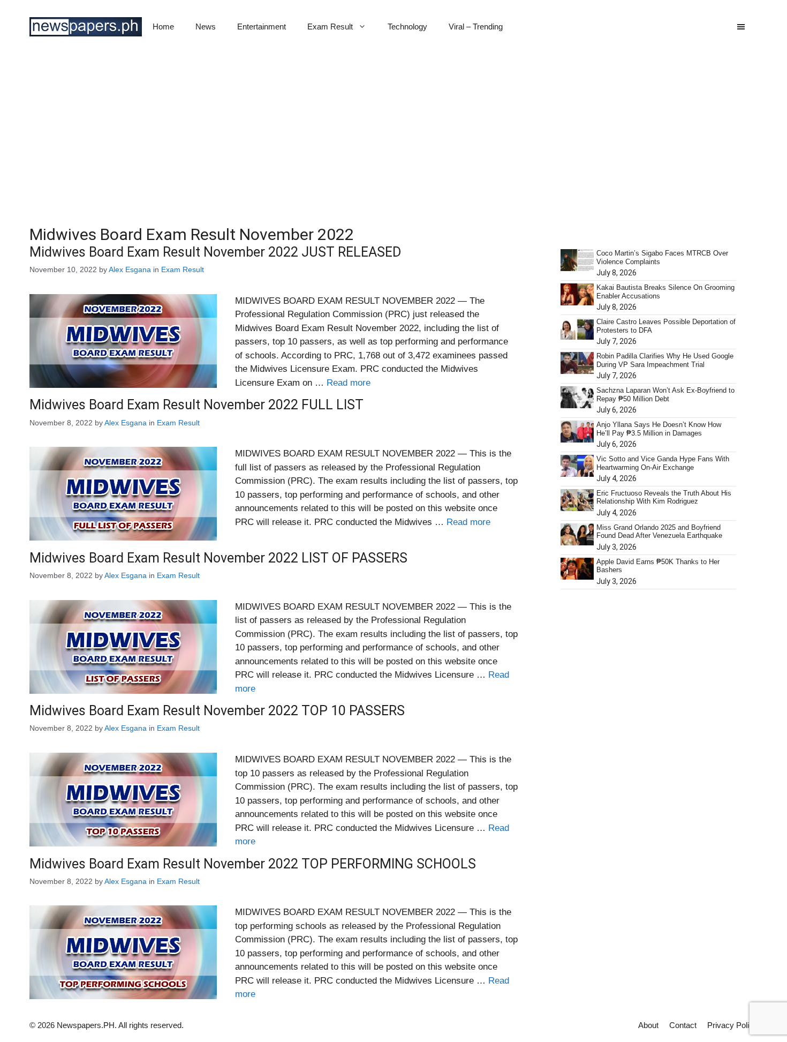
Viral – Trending (476, 26)
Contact (683, 1025)
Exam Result (330, 26)
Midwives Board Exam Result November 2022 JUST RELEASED (215, 252)
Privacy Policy (732, 1025)
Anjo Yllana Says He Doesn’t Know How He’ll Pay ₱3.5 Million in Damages (658, 429)
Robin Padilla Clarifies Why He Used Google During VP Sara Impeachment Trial (664, 360)
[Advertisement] (393, 134)
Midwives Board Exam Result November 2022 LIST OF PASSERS (218, 558)
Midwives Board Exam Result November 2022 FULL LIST (196, 405)
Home (163, 26)
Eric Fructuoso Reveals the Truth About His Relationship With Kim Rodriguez (663, 497)
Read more (348, 383)
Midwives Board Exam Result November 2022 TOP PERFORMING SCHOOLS (252, 864)
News (205, 26)
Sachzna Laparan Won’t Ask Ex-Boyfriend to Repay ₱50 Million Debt (665, 394)
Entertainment (261, 26)
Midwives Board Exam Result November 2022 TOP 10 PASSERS (217, 710)
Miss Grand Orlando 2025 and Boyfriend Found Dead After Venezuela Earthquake (659, 531)
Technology (407, 26)
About (648, 1025)
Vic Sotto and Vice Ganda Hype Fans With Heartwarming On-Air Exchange (662, 463)
